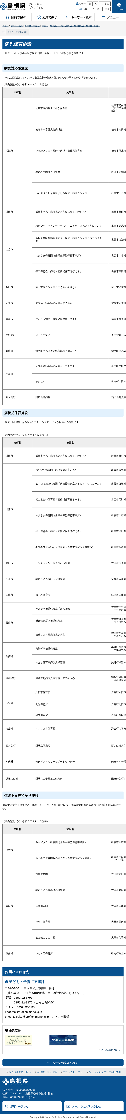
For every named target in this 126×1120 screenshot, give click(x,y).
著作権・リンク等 (47, 1072)
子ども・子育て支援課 (17, 31)
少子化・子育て (32, 25)
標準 (107, 9)
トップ (5, 25)
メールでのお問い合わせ (86, 1106)
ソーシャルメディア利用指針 (105, 1072)
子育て (45, 25)
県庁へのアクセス (20, 1106)
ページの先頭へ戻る (65, 1063)
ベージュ (104, 3)
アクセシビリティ (73, 1072)
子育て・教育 (17, 25)
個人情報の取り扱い (20, 1072)
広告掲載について (111, 1050)
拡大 (99, 9)
